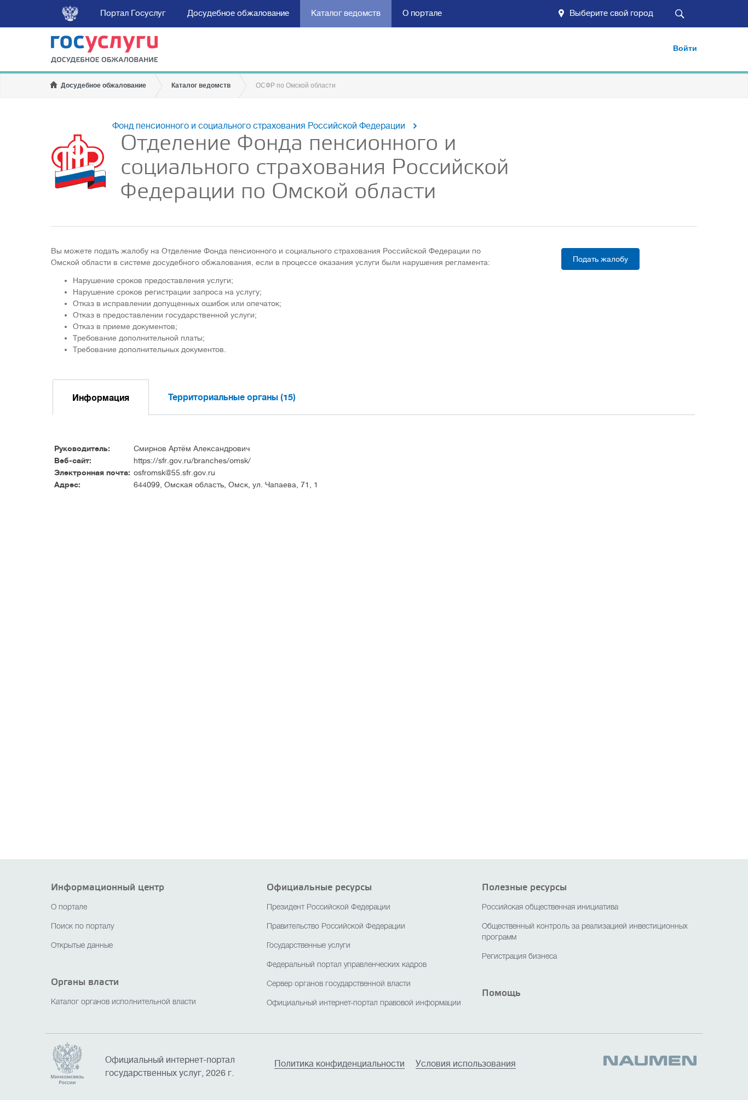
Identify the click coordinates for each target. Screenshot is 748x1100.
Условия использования (466, 1064)
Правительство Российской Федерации (336, 926)
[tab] (101, 397)
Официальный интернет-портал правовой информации (364, 1003)
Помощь (501, 993)
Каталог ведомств (346, 13)
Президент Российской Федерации (328, 907)
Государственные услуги (308, 945)
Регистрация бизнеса (519, 956)
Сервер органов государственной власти (339, 984)
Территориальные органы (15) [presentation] (232, 397)
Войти (685, 48)
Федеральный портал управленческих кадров (347, 965)
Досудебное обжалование (238, 13)
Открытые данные (82, 945)
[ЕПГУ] (111, 51)
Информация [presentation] (100, 398)
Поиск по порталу (82, 926)
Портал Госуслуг (132, 13)
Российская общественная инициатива (550, 907)
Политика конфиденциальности (339, 1064)
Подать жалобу (600, 259)
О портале (422, 13)
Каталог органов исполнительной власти (123, 1002)
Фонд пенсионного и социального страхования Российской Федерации (258, 126)
